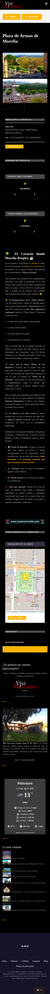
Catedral (33, 263)
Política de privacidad (25, 966)
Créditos (25, 961)
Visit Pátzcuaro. (32, 976)
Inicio (4, 961)
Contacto (36, 961)
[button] (13, 107)
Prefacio (14, 961)
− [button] (9, 556)
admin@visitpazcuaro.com (25, 696)
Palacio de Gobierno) (33, 266)
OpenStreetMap (24, 612)
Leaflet (8, 612)
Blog (46, 961)
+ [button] (9, 552)
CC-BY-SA (41, 612)
